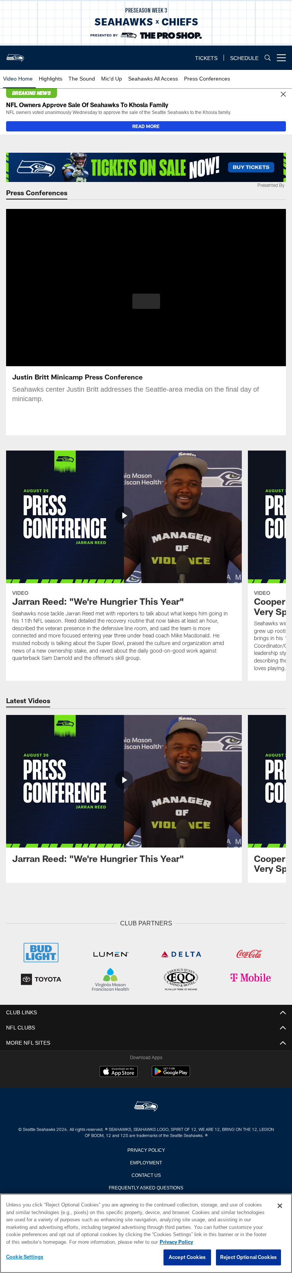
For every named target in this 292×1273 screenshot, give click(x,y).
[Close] (283, 95)
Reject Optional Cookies (248, 1257)
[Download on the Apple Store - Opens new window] (118, 1071)
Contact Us (146, 1174)
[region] (146, 1233)
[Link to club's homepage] (15, 55)
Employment (146, 1161)
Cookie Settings (24, 1257)
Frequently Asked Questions (146, 1186)
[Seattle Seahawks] (146, 1106)
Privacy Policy (146, 1148)
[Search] (268, 58)
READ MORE (146, 126)
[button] (146, 301)
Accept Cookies (187, 1257)
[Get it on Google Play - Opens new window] (170, 1074)
